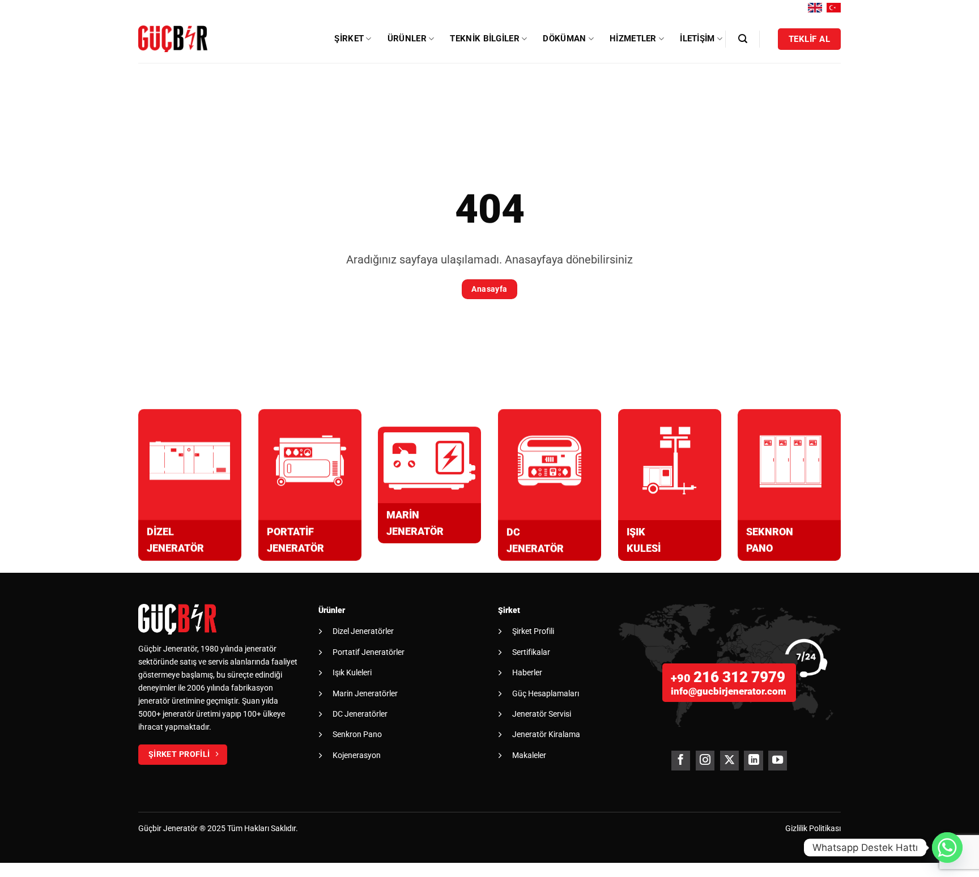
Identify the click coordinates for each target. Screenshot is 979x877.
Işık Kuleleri (352, 672)
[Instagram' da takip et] (705, 760)
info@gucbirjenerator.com (728, 691)
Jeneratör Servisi (541, 713)
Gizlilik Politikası (813, 828)
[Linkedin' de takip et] (753, 760)
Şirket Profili (533, 631)
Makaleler (529, 755)
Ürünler (407, 38)
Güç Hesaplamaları (545, 693)
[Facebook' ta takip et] (680, 760)
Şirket (349, 38)
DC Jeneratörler (360, 713)
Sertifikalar (531, 652)
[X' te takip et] (729, 760)
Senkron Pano (357, 734)
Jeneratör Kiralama (546, 734)
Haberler (527, 672)
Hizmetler (633, 38)
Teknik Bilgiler (485, 38)
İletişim (697, 38)
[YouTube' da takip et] (777, 760)
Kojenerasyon (357, 755)
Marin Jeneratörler (365, 693)
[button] (742, 39)
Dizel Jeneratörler (363, 631)
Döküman (564, 38)
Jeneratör (180, 828)
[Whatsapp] (947, 847)
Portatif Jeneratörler (369, 652)
